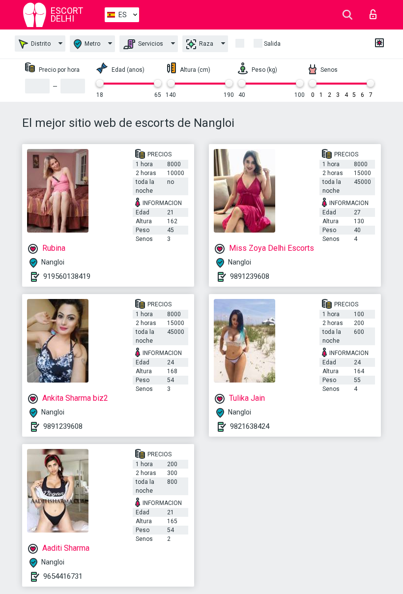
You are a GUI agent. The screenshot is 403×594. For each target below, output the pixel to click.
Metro (91, 43)
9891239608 (249, 276)
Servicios (150, 43)
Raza (205, 43)
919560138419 (66, 276)
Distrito (40, 43)
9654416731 (63, 576)
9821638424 (249, 426)
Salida (272, 43)
